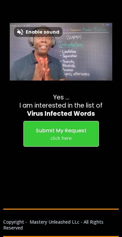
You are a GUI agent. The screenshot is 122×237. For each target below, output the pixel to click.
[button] (116, 214)
